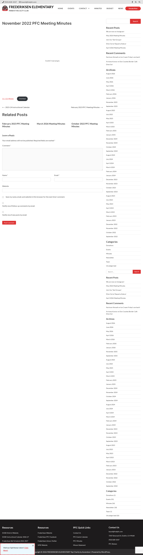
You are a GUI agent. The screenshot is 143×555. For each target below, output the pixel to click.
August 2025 (110, 110)
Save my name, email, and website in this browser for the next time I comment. (35, 197)
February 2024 (111, 171)
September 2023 (112, 192)
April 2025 (110, 123)
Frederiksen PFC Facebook (47, 537)
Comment (6, 145)
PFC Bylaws (113, 544)
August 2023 (110, 196)
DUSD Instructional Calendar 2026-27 (15, 537)
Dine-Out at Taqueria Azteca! (116, 44)
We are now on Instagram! (115, 31)
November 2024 (111, 143)
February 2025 (111, 131)
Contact (83, 8)
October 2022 (111, 232)
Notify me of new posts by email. (14, 215)
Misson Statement (79, 545)
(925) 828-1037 (11, 2)
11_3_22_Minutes (8, 99)
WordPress (105, 552)
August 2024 (110, 155)
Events (71, 8)
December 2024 (111, 139)
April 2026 (110, 86)
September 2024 (112, 151)
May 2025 (109, 118)
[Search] (139, 2)
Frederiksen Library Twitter (47, 541)
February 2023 (111, 216)
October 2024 (111, 147)
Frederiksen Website (45, 533)
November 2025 (111, 102)
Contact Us (77, 533)
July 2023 (109, 200)
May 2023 (109, 204)
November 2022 (111, 228)
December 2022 (111, 224)
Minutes (98, 8)
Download (22, 99)
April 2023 (110, 208)
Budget (110, 8)
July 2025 (109, 114)
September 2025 (112, 106)
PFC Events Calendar (80, 537)
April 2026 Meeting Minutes (116, 48)
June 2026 (109, 78)
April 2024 (110, 163)
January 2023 (111, 220)
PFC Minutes (77, 541)
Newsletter (110, 258)
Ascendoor (86, 552)
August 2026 (110, 74)
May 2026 (109, 82)
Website (5, 186)
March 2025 (110, 127)
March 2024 (110, 167)
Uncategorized (111, 266)
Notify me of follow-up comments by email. (18, 206)
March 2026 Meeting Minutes (51, 123)
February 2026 (111, 94)
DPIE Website (42, 545)
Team (108, 262)
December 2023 (111, 179)
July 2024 (109, 159)
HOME (60, 8)
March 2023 (110, 212)
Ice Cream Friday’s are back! (130, 57)
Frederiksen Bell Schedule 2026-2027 (15, 541)
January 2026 (111, 98)
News (120, 8)
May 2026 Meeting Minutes (115, 36)
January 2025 (111, 135)
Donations (109, 245)
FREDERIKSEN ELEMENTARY (31, 7)
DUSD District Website (10, 533)
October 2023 (111, 188)
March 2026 (110, 90)
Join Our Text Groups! (113, 40)
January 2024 (111, 175)
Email (56, 175)
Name (5, 175)
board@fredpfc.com (28, 2)
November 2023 (111, 184)
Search (135, 21)
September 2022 (112, 236)
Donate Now (133, 8)
